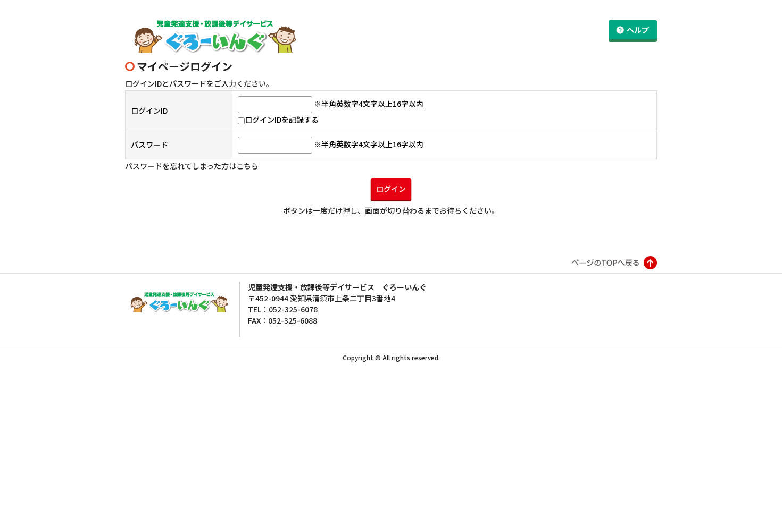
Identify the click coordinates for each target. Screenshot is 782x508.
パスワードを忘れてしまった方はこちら (192, 165)
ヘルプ (638, 29)
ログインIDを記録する (282, 119)
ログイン (391, 188)
